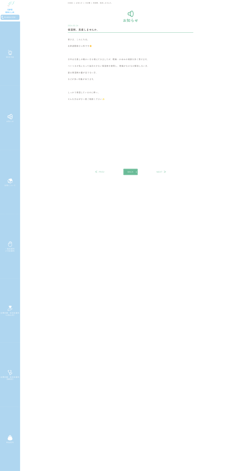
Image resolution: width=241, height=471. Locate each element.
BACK (131, 172)
